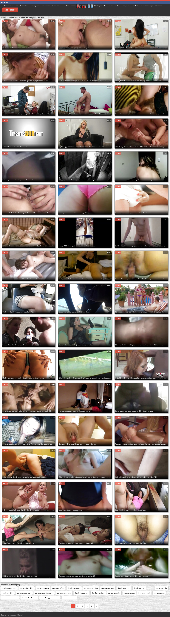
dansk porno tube (74, 588)
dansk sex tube (161, 588)
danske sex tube (114, 593)
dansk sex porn (139, 588)
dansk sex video (7, 593)
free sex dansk (159, 593)
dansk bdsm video (26, 588)
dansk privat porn (107, 588)
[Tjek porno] (85, 10)
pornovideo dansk (69, 598)
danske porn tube (98, 593)
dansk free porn (43, 588)
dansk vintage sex (81, 593)
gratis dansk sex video (10, 598)
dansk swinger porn (24, 593)
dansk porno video (91, 588)
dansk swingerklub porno (44, 593)
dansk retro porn (124, 588)
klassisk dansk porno (29, 598)
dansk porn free (58, 588)
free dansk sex (129, 593)
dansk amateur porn (9, 588)
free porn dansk (144, 593)
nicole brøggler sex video (50, 598)
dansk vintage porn (64, 593)
